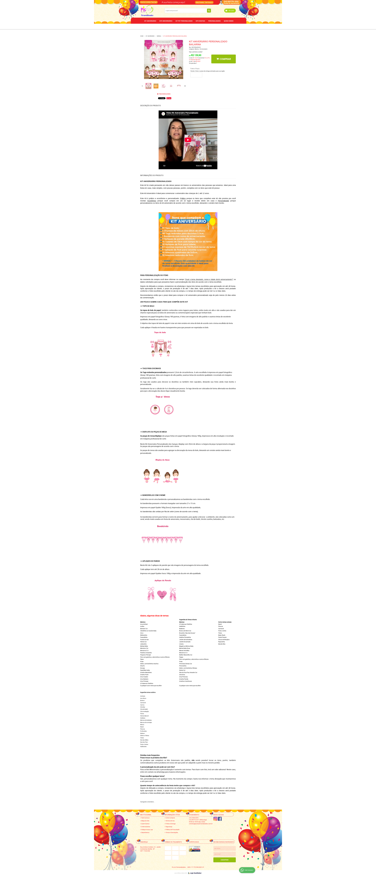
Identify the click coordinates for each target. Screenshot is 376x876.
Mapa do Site (145, 821)
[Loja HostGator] (194, 873)
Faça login (154, 2)
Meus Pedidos (200, 2)
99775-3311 (181, 1)
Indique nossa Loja (147, 829)
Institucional (145, 815)
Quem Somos (228, 21)
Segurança (169, 827)
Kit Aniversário (150, 21)
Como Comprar (170, 818)
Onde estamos (145, 827)
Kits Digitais (200, 21)
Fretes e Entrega (171, 824)
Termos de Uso (170, 821)
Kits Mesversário (165, 21)
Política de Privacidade (172, 829)
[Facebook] (220, 819)
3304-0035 (167, 1)
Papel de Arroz (195, 26)
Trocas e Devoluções (172, 832)
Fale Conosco (209, 2)
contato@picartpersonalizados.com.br (201, 824)
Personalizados (214, 21)
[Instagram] (215, 819)
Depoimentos (182, 26)
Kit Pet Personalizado (184, 21)
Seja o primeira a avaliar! (195, 52)
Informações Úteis (172, 815)
